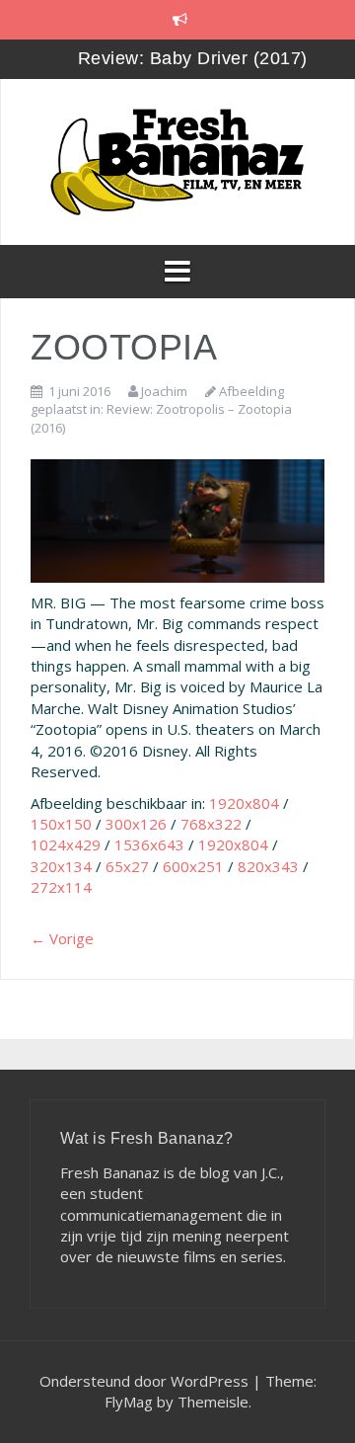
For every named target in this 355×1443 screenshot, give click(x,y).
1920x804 (244, 803)
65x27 (127, 866)
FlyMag (129, 1401)
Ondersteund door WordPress (145, 1381)
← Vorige (62, 938)
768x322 (211, 824)
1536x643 (149, 844)
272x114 (61, 887)
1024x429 (66, 844)
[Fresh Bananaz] (177, 160)
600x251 (193, 866)
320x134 (61, 866)
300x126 (136, 824)
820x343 (268, 866)
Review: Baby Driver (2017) (193, 58)
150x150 (61, 824)
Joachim (164, 391)
